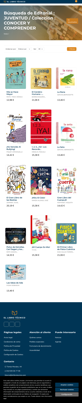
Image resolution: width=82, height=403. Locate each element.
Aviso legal (8, 337)
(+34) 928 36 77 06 (12, 371)
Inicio (6, 34)
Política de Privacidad (12, 346)
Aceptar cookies (67, 385)
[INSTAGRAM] (12, 324)
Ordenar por (11, 49)
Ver (34, 49)
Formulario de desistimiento (40, 346)
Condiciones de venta (12, 342)
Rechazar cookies (67, 390)
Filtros (72, 49)
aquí (4, 398)
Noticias (58, 337)
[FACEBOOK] (6, 324)
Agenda (58, 342)
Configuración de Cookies (13, 354)
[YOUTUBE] (17, 324)
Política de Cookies (11, 350)
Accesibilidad (34, 350)
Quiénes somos (35, 337)
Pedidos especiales (36, 342)
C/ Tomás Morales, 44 (13, 367)
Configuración (66, 394)
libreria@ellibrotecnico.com (15, 375)
